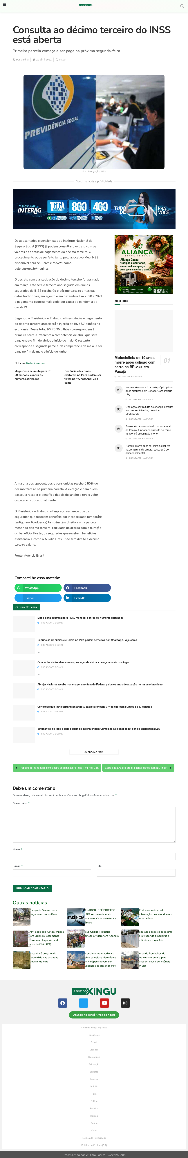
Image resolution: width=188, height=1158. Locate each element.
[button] (4, 4)
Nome (17, 849)
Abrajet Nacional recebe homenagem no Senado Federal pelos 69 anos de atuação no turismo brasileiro (100, 684)
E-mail (18, 866)
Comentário (21, 803)
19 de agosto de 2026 (51, 622)
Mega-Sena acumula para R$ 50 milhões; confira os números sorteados (33, 375)
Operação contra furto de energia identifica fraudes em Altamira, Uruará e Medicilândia (149, 410)
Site (99, 866)
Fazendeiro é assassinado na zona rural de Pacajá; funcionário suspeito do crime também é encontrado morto (148, 429)
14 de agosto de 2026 (51, 711)
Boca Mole (94, 1035)
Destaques (94, 1057)
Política (94, 1108)
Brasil (94, 1042)
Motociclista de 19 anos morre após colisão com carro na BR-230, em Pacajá (135, 364)
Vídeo (94, 1130)
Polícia (94, 1101)
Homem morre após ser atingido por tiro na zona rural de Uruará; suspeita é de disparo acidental (148, 449)
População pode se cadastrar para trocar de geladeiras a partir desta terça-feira (155, 936)
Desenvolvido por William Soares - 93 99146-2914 (94, 1155)
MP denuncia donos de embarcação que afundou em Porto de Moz (155, 914)
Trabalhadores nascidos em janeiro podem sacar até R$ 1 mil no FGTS (59, 767)
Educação (94, 1064)
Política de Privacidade (94, 1138)
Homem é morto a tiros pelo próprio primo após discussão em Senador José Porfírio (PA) (149, 390)
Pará (94, 1094)
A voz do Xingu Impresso (94, 1027)
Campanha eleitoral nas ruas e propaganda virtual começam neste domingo (83, 662)
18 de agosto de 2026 (51, 644)
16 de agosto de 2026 (51, 667)
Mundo (94, 1079)
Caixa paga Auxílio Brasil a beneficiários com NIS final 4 (136, 767)
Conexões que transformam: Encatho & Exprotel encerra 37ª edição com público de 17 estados (94, 706)
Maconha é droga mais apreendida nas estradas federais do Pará (43, 958)
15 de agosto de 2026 (51, 689)
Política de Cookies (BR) (94, 1145)
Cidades (94, 1049)
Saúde (94, 1123)
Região (94, 1116)
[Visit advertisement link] (59, 433)
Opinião (94, 1086)
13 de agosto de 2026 (51, 733)
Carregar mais (94, 751)
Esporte (94, 1071)
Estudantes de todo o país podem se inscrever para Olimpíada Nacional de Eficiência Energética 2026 (98, 728)
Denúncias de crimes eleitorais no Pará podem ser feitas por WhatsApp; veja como (82, 377)
